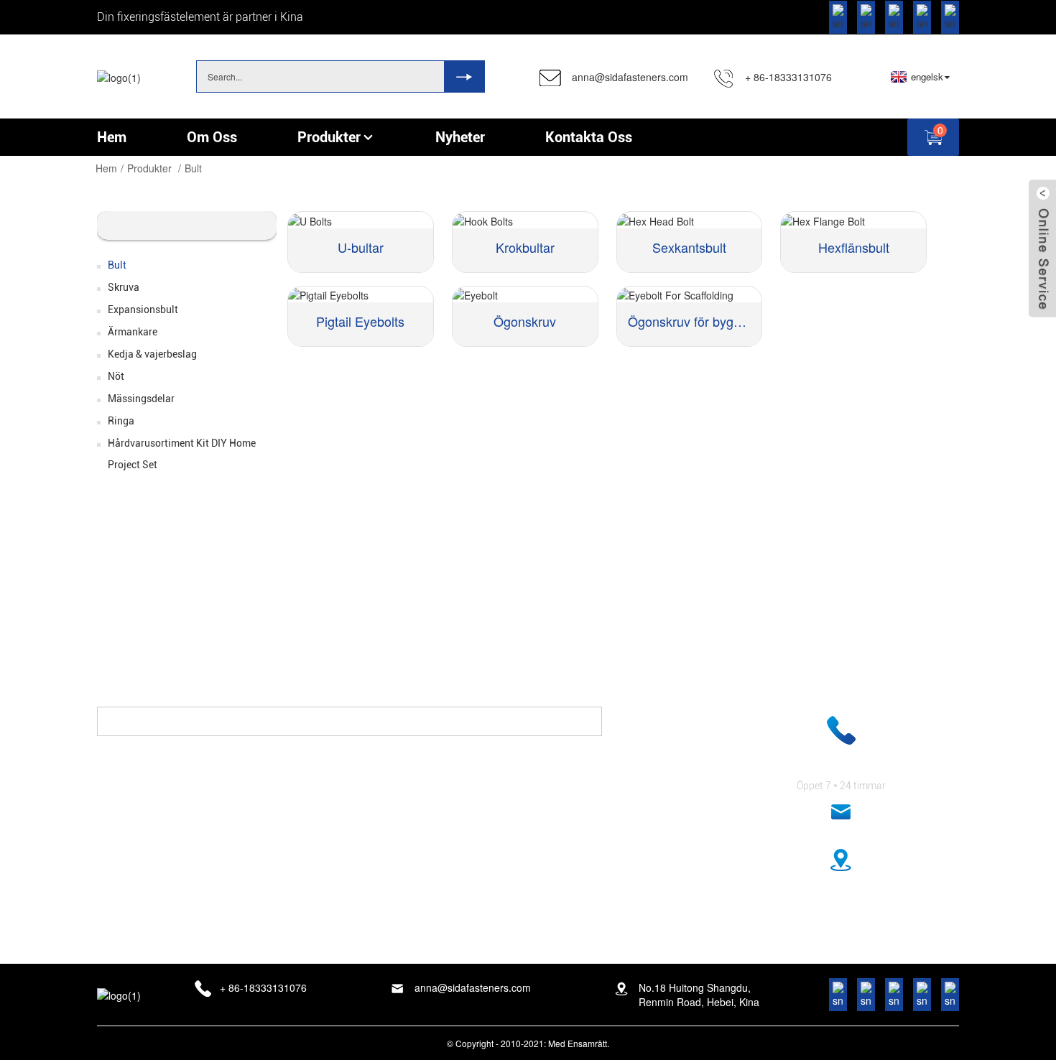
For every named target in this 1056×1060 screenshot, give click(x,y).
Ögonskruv (525, 321)
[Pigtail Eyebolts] (360, 294)
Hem (106, 168)
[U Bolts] (360, 220)
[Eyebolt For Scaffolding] (689, 294)
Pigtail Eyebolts (360, 321)
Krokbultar (525, 247)
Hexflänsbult (853, 247)
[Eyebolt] (525, 294)
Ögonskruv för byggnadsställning (689, 321)
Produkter (149, 168)
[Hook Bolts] (525, 220)
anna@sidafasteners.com (630, 77)
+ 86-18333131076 (788, 77)
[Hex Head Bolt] (689, 220)
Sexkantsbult (689, 247)
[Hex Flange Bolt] (853, 220)
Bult (193, 168)
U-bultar (361, 247)
